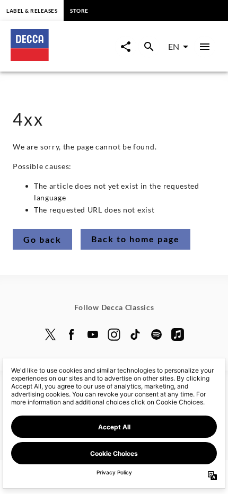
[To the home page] (62, 57)
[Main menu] (204, 46)
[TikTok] (135, 334)
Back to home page (135, 239)
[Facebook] (71, 334)
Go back (42, 239)
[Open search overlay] (149, 46)
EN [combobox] (173, 46)
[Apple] (177, 334)
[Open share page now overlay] (125, 46)
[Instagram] (114, 334)
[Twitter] (50, 334)
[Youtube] (92, 334)
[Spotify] (156, 334)
